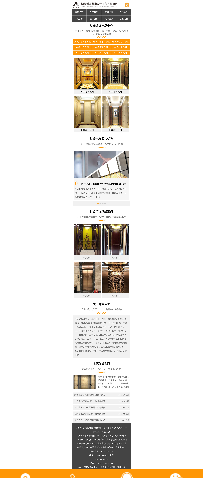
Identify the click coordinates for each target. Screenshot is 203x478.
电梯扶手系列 (120, 47)
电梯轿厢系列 (82, 53)
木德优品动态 (101, 363)
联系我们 (124, 19)
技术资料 (94, 19)
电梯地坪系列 (82, 47)
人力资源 (109, 19)
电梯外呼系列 (120, 53)
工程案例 (79, 19)
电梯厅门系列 (101, 53)
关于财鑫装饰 (101, 304)
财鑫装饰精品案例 (101, 211)
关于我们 (94, 12)
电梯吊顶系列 (101, 47)
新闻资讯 (109, 12)
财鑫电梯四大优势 (101, 138)
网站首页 (79, 12)
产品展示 (124, 12)
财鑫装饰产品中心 (101, 25)
